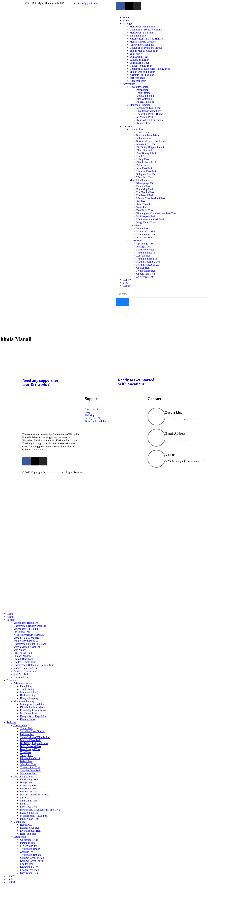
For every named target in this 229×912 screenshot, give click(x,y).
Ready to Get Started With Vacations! (136, 382)
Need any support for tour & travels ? (40, 382)
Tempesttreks (54, 472)
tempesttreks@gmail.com (178, 440)
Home (10, 324)
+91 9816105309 (174, 419)
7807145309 (192, 419)
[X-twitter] (129, 6)
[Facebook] (120, 6)
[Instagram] (137, 6)
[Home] (67, 64)
